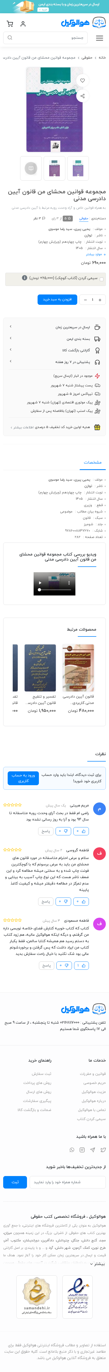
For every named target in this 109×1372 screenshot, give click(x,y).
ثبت (15, 1182)
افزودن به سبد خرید (57, 299)
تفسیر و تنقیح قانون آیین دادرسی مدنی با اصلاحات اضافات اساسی (40, 700)
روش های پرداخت (37, 1082)
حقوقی (86, 57)
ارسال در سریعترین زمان (73, 327)
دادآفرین (48, 1240)
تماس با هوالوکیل (92, 1110)
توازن (88, 235)
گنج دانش (89, 1240)
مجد (103, 1240)
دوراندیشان (31, 1240)
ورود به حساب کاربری (23, 778)
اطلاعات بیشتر (23, 427)
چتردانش (62, 1240)
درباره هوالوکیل (94, 1101)
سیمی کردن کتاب (91, 1119)
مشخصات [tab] (93, 462)
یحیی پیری (82, 229)
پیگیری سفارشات (37, 1101)
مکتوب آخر (12, 1240)
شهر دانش (63, 1248)
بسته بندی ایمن (78, 339)
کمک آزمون (81, 1248)
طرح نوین (99, 1248)
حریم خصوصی (94, 1082)
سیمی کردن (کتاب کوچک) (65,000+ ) (61, 278)
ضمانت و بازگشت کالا (34, 1110)
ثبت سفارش (41, 1073)
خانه (102, 57)
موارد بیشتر (94, 254)
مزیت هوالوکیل (94, 1092)
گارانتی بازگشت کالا (76, 350)
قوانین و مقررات (93, 1073)
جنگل (75, 1240)
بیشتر (99, 1264)
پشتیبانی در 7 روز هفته (72, 362)
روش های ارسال (38, 1092)
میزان (8, 1233)
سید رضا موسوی (60, 229)
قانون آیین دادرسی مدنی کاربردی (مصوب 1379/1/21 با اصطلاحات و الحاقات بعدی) (78, 700)
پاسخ (46, 831)
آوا (51, 1248)
